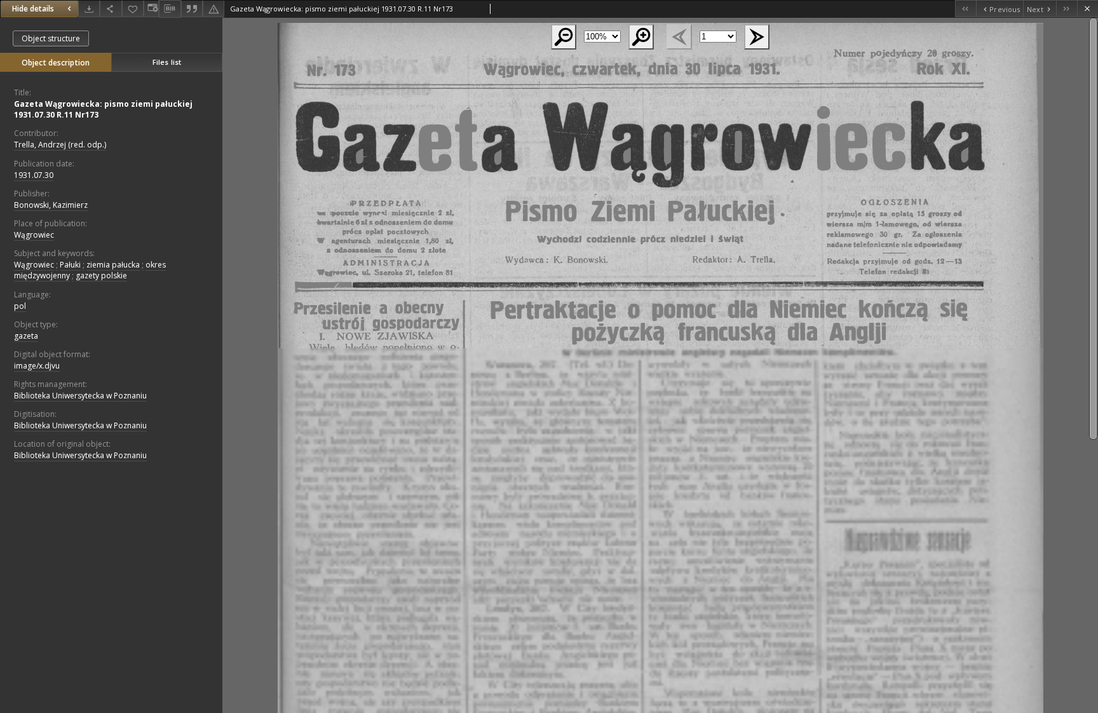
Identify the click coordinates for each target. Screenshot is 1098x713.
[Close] (1087, 8)
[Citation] (192, 8)
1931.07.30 (33, 175)
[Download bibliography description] (169, 9)
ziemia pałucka (113, 264)
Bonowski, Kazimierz (51, 205)
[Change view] (151, 8)
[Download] (89, 8)
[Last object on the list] (1066, 8)
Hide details (33, 8)
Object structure (51, 38)
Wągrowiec (34, 234)
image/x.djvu (37, 365)
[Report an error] (213, 8)
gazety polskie (101, 275)
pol (20, 306)
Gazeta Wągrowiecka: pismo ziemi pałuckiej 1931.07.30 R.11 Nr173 (103, 109)
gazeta (26, 335)
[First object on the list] (965, 8)
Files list (166, 62)
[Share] (110, 8)
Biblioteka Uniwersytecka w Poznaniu (80, 395)
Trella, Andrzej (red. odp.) (60, 144)
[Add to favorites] (133, 8)
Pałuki (70, 264)
